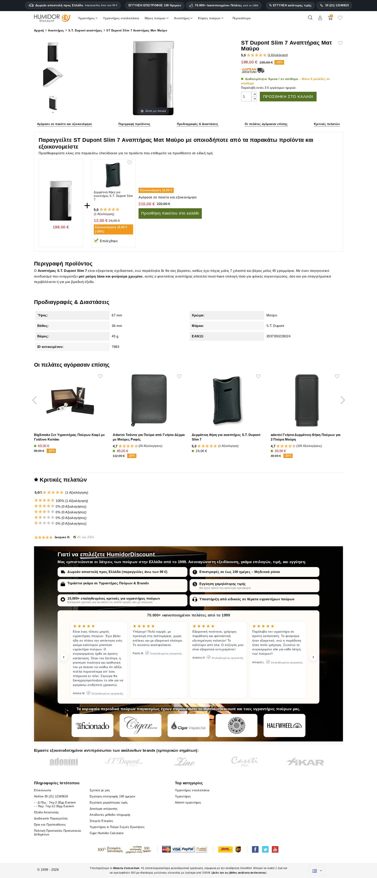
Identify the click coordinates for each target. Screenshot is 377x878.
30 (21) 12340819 (337, 5)
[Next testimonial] (313, 657)
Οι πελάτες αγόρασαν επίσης (266, 124)
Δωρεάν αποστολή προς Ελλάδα (76, 5)
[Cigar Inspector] (188, 725)
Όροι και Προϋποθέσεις (50, 824)
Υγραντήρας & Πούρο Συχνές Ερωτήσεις (117, 827)
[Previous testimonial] (64, 657)
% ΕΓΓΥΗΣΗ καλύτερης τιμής (290, 5)
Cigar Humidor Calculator (107, 833)
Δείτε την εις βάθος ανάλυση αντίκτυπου (239, 872)
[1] (248, 55)
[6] (128, 446)
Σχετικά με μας (100, 790)
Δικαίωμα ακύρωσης (104, 808)
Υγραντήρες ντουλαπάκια (192, 790)
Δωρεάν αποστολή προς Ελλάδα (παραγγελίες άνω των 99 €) (117, 572)
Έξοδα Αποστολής (46, 812)
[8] (132, 446)
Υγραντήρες (183, 796)
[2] (252, 55)
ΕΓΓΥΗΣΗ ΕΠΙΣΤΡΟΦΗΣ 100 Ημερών (155, 5)
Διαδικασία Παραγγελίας (51, 818)
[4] (260, 55)
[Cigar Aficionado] (92, 725)
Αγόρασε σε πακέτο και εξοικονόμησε (64, 124)
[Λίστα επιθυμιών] (340, 19)
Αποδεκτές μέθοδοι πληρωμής (110, 814)
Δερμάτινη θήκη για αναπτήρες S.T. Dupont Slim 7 (113, 196)
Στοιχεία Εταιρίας (101, 820)
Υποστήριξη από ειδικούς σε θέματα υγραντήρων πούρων (247, 599)
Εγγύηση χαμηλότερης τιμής (222, 584)
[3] (256, 55)
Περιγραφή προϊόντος (134, 124)
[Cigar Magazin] (236, 725)
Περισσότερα (242, 18)
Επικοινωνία (42, 790)
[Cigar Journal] (140, 725)
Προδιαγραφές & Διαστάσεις (197, 124)
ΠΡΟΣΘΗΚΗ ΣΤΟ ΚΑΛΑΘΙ (288, 96)
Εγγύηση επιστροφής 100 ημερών (112, 796)
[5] (264, 55)
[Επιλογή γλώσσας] (317, 871)
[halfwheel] (284, 725)
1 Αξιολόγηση (278, 55)
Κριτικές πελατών (327, 124)
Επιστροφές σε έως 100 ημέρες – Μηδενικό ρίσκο (239, 572)
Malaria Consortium (126, 868)
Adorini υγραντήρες (188, 802)
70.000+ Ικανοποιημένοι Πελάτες (226, 5)
